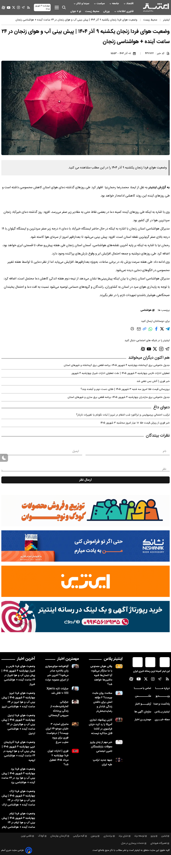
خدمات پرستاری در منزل (132, 843)
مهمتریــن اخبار (143, 719)
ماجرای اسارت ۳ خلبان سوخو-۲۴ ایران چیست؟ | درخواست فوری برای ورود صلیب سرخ (57, 733)
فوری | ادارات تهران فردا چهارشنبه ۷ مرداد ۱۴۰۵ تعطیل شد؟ (58, 758)
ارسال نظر (85, 480)
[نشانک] (85, 546)
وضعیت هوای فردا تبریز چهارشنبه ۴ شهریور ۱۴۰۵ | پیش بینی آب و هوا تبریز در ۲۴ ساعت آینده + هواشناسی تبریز (18, 700)
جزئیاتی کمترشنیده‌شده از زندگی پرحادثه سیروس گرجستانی (58, 709)
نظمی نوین (26, 836)
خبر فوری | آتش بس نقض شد (153, 381)
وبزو (153, 836)
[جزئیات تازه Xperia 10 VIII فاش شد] (75, 688)
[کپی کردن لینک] (144, 330)
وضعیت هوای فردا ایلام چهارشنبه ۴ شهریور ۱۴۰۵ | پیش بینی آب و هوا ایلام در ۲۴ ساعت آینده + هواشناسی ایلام (18, 820)
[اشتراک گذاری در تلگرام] (168, 330)
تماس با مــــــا (142, 688)
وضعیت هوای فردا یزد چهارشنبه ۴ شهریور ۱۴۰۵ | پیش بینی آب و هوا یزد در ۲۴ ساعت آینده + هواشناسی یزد (18, 776)
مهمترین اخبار (68, 658)
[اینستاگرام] (18, 7)
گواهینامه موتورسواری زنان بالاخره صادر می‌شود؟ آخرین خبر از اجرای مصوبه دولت (56, 673)
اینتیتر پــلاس (162, 712)
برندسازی (107, 836)
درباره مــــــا (162, 688)
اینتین (164, 836)
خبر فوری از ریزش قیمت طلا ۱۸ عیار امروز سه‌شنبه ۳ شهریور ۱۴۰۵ (135, 423)
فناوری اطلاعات (125, 11)
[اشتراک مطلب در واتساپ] (150, 330)
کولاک (41, 836)
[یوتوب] (8, 7)
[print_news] (132, 329)
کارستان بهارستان (58, 836)
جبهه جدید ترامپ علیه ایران (102, 762)
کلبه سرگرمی (78, 836)
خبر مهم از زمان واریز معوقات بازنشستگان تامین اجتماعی (101, 746)
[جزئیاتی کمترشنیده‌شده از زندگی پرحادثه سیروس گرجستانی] (75, 702)
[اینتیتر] (156, 7)
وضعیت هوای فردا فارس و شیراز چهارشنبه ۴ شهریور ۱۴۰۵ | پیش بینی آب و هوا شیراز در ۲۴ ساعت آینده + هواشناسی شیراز (18, 675)
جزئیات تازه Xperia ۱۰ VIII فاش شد (57, 690)
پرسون (94, 836)
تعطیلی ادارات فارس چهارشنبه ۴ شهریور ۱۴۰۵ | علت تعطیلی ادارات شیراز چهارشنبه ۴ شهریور (120, 373)
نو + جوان (76, 11)
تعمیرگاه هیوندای (158, 843)
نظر (164, 469)
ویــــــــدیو (163, 696)
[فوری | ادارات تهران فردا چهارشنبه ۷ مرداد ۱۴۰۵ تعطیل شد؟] (75, 751)
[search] (64, 7)
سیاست (101, 3)
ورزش (106, 11)
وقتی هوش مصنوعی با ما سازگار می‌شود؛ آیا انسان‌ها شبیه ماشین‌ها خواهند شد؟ (101, 675)
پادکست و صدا (161, 704)
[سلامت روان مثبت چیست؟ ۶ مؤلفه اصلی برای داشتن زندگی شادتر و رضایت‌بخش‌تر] (119, 693)
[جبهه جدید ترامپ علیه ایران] (119, 760)
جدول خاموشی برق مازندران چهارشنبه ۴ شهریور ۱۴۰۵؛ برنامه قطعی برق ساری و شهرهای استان (119, 397)
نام (164, 451)
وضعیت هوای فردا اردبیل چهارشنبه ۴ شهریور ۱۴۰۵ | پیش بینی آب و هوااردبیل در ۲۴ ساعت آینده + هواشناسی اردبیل (18, 724)
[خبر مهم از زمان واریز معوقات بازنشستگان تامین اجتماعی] (119, 742)
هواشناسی (145, 310)
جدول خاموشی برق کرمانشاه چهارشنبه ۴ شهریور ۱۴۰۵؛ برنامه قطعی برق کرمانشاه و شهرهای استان (117, 365)
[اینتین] (85, 581)
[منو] (56, 7)
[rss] (29, 7)
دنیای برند (123, 836)
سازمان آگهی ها (142, 712)
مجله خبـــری (162, 719)
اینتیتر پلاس (113, 658)
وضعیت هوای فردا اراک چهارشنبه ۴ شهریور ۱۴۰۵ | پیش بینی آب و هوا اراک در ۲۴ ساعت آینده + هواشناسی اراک (18, 798)
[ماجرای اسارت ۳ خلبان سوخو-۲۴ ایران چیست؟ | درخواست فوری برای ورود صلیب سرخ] (75, 724)
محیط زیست (92, 11)
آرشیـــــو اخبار (143, 704)
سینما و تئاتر (83, 3)
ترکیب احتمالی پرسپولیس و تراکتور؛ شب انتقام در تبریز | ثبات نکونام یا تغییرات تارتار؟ (123, 415)
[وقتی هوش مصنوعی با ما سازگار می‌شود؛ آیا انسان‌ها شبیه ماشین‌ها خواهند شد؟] (119, 666)
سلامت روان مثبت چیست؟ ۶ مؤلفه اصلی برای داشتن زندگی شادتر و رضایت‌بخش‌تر (102, 702)
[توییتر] (13, 7)
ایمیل (75, 451)
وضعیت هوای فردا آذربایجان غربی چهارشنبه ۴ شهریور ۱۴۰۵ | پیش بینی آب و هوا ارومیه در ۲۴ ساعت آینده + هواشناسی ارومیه (18, 751)
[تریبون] (85, 616)
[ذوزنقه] (85, 510)
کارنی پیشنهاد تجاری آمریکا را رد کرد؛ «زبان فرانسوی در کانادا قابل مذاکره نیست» (100, 727)
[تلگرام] (23, 7)
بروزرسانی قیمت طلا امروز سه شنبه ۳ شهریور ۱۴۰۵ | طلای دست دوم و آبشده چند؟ (125, 389)
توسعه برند (139, 836)
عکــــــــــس (143, 696)
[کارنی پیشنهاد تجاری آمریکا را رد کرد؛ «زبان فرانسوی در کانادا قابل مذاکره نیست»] (119, 720)
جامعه (116, 3)
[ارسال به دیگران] (139, 330)
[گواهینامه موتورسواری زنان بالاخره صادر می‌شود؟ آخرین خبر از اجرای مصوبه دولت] (75, 666)
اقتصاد (130, 3)
